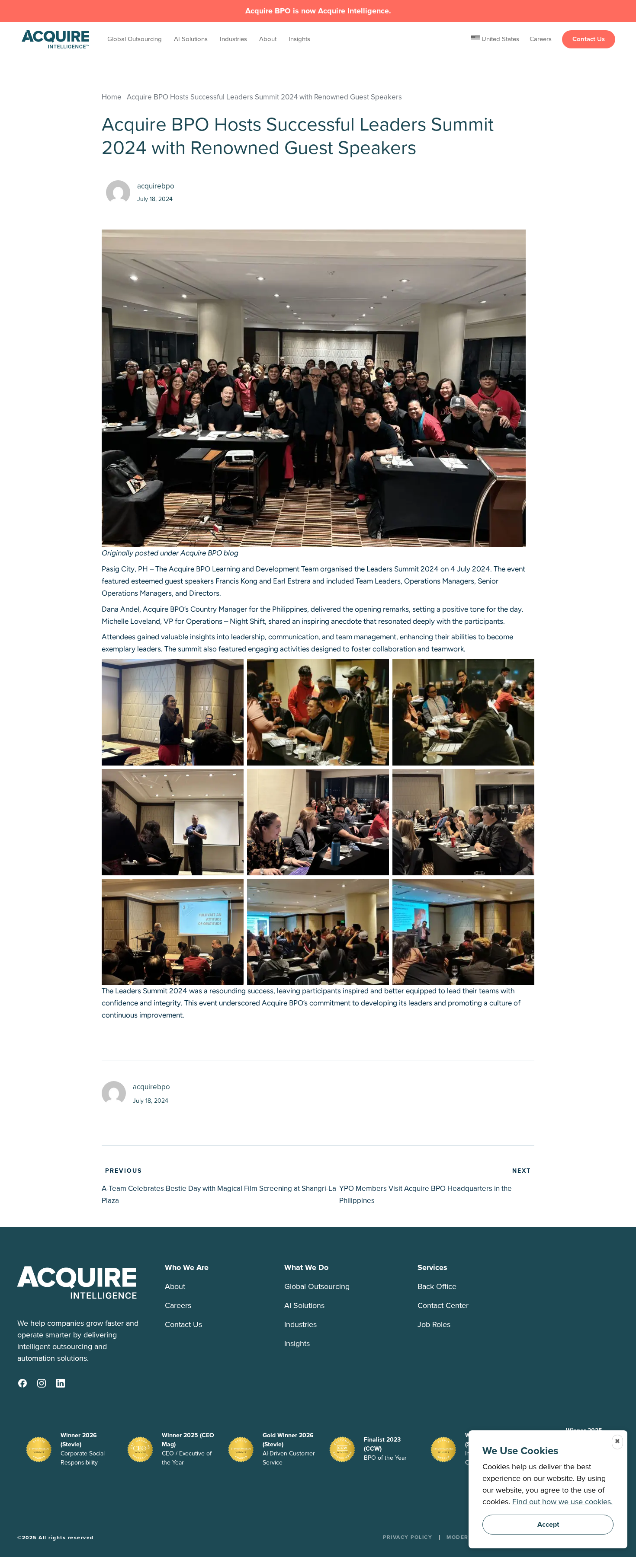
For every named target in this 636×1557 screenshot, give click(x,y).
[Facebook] (22, 1383)
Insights (299, 39)
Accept (548, 1524)
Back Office (437, 1287)
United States (499, 39)
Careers (541, 39)
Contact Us (588, 39)
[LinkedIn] (60, 1383)
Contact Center (443, 1306)
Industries (233, 39)
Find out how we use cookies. (562, 1502)
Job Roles (434, 1325)
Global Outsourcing (134, 39)
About (267, 39)
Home (112, 97)
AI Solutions (191, 39)
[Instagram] (41, 1383)
